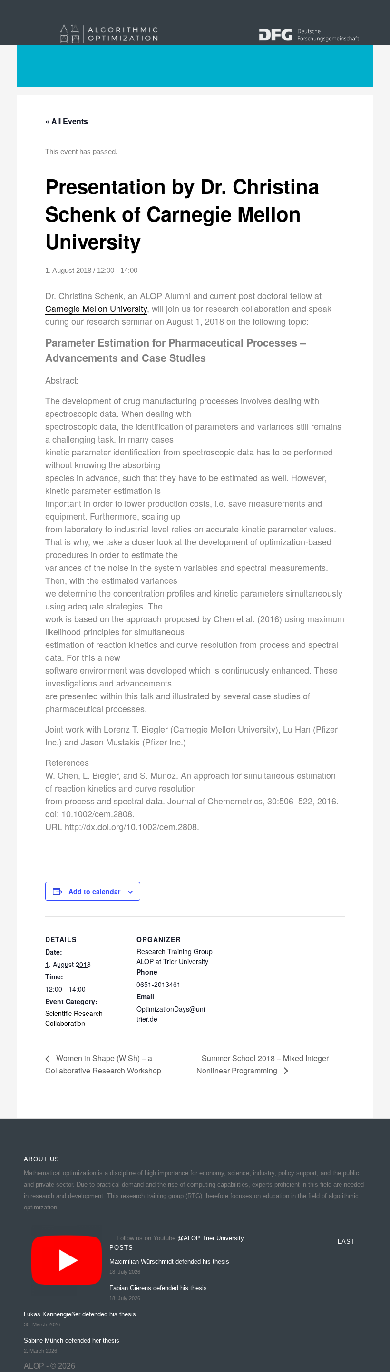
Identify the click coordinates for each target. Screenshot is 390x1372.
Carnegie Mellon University (96, 308)
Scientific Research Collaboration (74, 1018)
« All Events (66, 121)
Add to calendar (94, 891)
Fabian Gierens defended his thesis (158, 1288)
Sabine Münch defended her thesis (71, 1340)
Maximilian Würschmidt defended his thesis (169, 1261)
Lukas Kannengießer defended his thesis (80, 1314)
